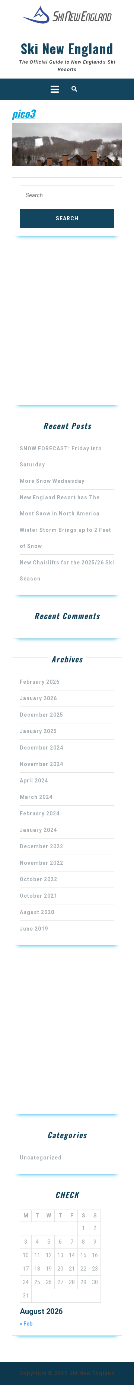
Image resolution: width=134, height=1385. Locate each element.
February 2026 (40, 682)
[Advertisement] (67, 330)
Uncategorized (41, 1158)
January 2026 (38, 698)
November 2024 (41, 764)
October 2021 (38, 896)
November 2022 (41, 863)
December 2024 (41, 748)
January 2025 (38, 731)
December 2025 (41, 715)
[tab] (55, 89)
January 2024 (38, 830)
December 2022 (41, 846)
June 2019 (34, 929)
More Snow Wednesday (52, 481)
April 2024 (34, 781)
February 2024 (40, 813)
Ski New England (67, 48)
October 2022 (38, 879)
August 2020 (37, 912)
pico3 (23, 113)
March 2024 (36, 797)
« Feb (26, 1324)
